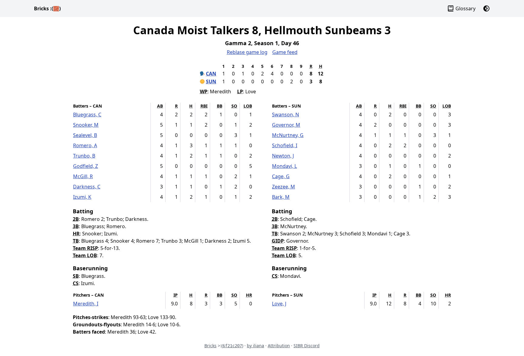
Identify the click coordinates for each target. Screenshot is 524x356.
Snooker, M (86, 124)
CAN (211, 73)
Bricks (47, 8)
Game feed (284, 52)
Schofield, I (284, 145)
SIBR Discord (307, 345)
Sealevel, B (85, 135)
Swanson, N (285, 114)
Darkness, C (86, 186)
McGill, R (83, 176)
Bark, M (281, 197)
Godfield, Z (85, 166)
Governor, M (286, 124)
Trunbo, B (84, 155)
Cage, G (281, 176)
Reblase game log (247, 52)
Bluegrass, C (87, 114)
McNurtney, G (288, 135)
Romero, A (85, 145)
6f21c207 (232, 345)
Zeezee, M (283, 186)
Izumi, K (82, 197)
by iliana (255, 345)
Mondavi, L (284, 166)
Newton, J (283, 155)
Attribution (279, 345)
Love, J (279, 303)
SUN (211, 81)
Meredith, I (85, 303)
